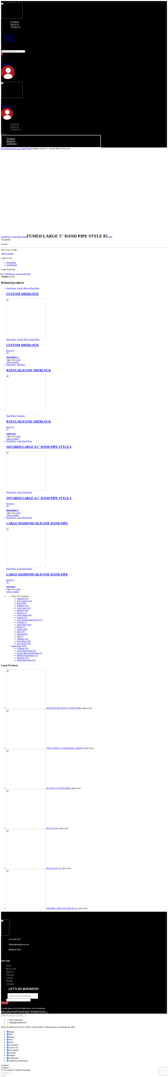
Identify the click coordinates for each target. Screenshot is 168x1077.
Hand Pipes (11, 149)
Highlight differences (18, 1022)
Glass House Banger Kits (30, 620)
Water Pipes (24, 641)
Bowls (21, 603)
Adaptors (22, 598)
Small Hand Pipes (26, 660)
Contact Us (15, 27)
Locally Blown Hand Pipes (28, 288)
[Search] (2, 54)
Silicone (22, 634)
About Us (14, 24)
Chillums (22, 648)
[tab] (86, 262)
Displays (22, 613)
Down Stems (24, 615)
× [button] (9, 1067)
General (22, 617)
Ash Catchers (24, 601)
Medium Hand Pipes (27, 655)
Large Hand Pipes (23, 149)
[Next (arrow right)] (5, 1075)
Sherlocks (21, 365)
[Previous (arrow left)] (2, 1075)
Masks (21, 627)
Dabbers (23, 610)
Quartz (22, 629)
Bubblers (22, 606)
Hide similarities (16, 1020)
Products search (7, 49)
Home (3, 149)
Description (11, 262)
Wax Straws (24, 643)
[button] (32, 31)
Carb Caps (24, 608)
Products (14, 22)
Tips (20, 636)
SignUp (5, 1003)
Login (109, 237)
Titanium (22, 639)
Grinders (22, 622)
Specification (11, 265)
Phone (3, 1000)
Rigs (21, 632)
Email (4, 996)
